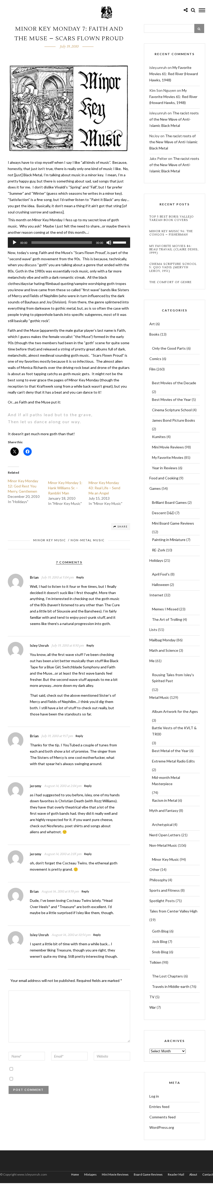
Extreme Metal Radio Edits (173, 761)
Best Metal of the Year (170, 750)
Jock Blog (159, 941)
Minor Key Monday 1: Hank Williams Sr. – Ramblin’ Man (65, 487)
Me (152, 661)
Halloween (160, 584)
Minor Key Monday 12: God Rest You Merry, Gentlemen (23, 486)
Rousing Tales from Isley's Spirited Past (173, 678)
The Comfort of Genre (170, 282)
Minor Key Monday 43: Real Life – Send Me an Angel (104, 487)
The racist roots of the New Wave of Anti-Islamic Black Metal (174, 119)
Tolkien (155, 962)
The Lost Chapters (167, 976)
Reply (80, 577)
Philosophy (158, 880)
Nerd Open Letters (165, 835)
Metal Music (159, 697)
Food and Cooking (163, 478)
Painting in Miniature (168, 539)
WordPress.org (161, 1127)
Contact (207, 1174)
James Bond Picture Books (173, 420)
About (193, 1174)
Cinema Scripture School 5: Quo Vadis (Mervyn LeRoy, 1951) (173, 267)
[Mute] (108, 242)
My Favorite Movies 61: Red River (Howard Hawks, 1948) (173, 73)
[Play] (14, 242)
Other (154, 869)
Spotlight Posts (162, 900)
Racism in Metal (164, 800)
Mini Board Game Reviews (173, 523)
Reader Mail (176, 1174)
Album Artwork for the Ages (175, 711)
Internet (156, 595)
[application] (69, 242)
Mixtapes (90, 1174)
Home (75, 1174)
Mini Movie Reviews (168, 447)
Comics (155, 358)
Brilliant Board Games (169, 502)
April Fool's (161, 574)
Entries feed (159, 1106)
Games (155, 488)
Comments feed (162, 1117)
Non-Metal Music (88, 540)
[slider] (120, 242)
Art (152, 324)
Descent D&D (163, 513)
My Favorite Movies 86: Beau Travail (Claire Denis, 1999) (174, 249)
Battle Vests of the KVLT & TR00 (174, 731)
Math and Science (163, 650)
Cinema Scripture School (172, 410)
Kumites (159, 436)
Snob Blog (160, 952)
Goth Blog (160, 931)
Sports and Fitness (164, 890)
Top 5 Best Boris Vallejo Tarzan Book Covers (171, 218)
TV (152, 997)
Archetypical (162, 824)
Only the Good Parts (169, 348)
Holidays (156, 560)
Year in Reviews (164, 468)
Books (154, 334)
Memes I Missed (165, 609)
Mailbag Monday (162, 640)
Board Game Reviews (148, 1174)
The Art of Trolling (167, 619)
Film (152, 369)
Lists (153, 629)
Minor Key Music (49, 540)
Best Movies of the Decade (174, 383)
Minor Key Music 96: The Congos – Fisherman (171, 233)
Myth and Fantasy (163, 810)
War (152, 1007)
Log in (154, 1096)
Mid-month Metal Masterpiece (166, 780)
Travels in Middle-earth (170, 986)
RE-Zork (158, 550)
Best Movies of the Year (171, 399)
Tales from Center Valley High (173, 911)
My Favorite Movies (167, 457)
